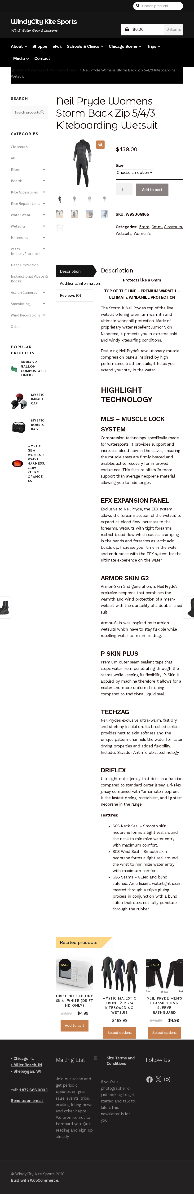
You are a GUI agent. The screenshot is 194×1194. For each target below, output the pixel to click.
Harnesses (19, 237)
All (13, 158)
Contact (42, 58)
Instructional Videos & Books (29, 278)
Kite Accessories (24, 192)
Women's (58, 70)
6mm (74, 70)
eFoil (57, 46)
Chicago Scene (123, 46)
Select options (119, 1033)
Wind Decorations (25, 315)
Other (16, 326)
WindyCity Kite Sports (43, 22)
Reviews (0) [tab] (70, 295)
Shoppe (39, 46)
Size (119, 165)
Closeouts (173, 226)
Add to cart (152, 189)
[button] (100, 144)
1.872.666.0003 (33, 1090)
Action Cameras (24, 292)
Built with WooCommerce (34, 1180)
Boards (16, 180)
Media (19, 58)
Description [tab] (70, 271)
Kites (15, 169)
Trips (151, 46)
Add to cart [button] (74, 1025)
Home (21, 70)
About (17, 46)
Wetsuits (38, 70)
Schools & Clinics (83, 46)
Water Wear (20, 214)
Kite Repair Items (25, 203)
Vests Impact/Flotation (25, 251)
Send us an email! (27, 1100)
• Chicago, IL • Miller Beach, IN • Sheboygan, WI (26, 1065)
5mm (144, 226)
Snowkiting (20, 303)
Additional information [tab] (76, 283)
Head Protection (25, 265)
